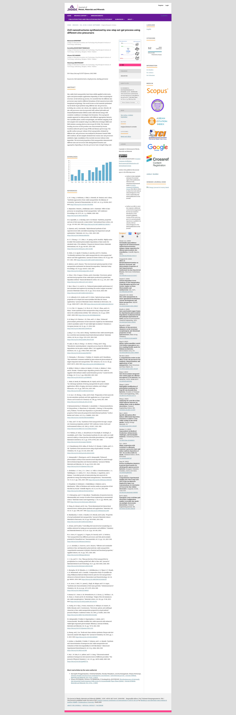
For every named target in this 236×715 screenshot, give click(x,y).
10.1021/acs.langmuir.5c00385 (128, 492)
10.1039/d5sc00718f (125, 458)
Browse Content (80, 15)
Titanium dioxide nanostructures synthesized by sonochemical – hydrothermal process (98, 675)
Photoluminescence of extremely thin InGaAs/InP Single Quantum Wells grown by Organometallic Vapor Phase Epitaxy (105, 680)
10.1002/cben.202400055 (127, 440)
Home (69, 15)
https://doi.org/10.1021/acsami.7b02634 (79, 442)
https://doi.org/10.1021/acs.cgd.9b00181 (79, 377)
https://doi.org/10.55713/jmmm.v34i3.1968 (83, 73)
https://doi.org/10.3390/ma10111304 (98, 510)
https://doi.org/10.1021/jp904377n (77, 661)
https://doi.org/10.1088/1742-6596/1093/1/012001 (82, 615)
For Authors (150, 72)
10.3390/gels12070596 (126, 292)
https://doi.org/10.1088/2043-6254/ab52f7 (94, 579)
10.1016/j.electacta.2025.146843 (129, 352)
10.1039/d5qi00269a (125, 472)
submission (119, 19)
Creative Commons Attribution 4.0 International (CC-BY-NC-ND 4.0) (117, 700)
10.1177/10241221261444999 (128, 338)
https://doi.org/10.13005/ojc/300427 (78, 590)
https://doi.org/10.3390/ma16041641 (78, 235)
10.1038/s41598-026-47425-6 (128, 256)
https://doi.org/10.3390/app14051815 (78, 555)
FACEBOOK (99, 705)
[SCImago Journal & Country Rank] (158, 187)
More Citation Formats (128, 102)
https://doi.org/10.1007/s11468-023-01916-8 (80, 391)
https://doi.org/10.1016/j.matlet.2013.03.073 (83, 601)
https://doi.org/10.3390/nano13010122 (79, 541)
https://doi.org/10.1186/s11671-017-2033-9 (80, 282)
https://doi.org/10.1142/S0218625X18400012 (80, 417)
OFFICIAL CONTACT (89, 705)
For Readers (150, 70)
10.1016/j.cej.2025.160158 (127, 508)
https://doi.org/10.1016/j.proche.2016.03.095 (80, 453)
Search (165, 15)
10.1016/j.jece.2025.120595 (127, 322)
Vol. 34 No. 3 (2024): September (90, 25)
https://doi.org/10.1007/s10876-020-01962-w (90, 260)
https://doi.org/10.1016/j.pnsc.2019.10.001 (80, 249)
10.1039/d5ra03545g (125, 381)
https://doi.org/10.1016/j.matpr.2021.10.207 (80, 271)
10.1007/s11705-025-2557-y (127, 395)
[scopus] (158, 94)
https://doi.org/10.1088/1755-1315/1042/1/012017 (82, 428)
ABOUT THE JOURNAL (74, 705)
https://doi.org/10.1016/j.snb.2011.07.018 (79, 402)
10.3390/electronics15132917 (128, 275)
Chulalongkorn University (86, 702)
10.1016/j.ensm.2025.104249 (128, 426)
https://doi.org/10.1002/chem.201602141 (79, 328)
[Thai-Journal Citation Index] (158, 140)
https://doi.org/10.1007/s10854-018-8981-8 (80, 522)
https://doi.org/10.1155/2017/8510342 (81, 204)
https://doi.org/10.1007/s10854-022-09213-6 (100, 304)
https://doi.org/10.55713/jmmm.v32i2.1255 (80, 628)
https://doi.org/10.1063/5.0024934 (77, 215)
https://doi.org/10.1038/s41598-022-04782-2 (80, 491)
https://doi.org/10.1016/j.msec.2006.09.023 (83, 502)
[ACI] (158, 126)
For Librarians (151, 75)
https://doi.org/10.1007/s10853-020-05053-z (80, 293)
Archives (75, 25)
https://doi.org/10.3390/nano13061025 (100, 480)
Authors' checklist (152, 174)
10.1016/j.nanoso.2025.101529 (128, 369)
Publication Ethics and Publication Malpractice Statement (90, 19)
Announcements (97, 15)
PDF (122, 65)
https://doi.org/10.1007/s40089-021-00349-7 (97, 224)
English (149, 29)
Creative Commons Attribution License (132, 187)
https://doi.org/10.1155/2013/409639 (86, 637)
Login (167, 5)
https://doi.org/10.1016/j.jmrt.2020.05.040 (80, 566)
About (130, 19)
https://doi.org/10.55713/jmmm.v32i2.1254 (80, 466)
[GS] (157, 151)
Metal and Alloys (126, 136)
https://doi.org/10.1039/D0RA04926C (89, 315)
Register (160, 5)
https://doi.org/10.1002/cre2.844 (77, 650)
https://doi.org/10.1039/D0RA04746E (94, 364)
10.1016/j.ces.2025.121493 (127, 410)
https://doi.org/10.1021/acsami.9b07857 (79, 353)
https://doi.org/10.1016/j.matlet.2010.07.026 (80, 339)
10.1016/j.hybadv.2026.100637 (128, 306)
